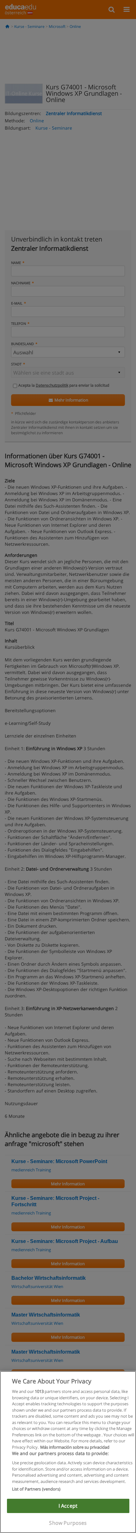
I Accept (68, 1505)
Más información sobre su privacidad (74, 1447)
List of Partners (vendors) (36, 1489)
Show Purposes (68, 1522)
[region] (68, 1452)
